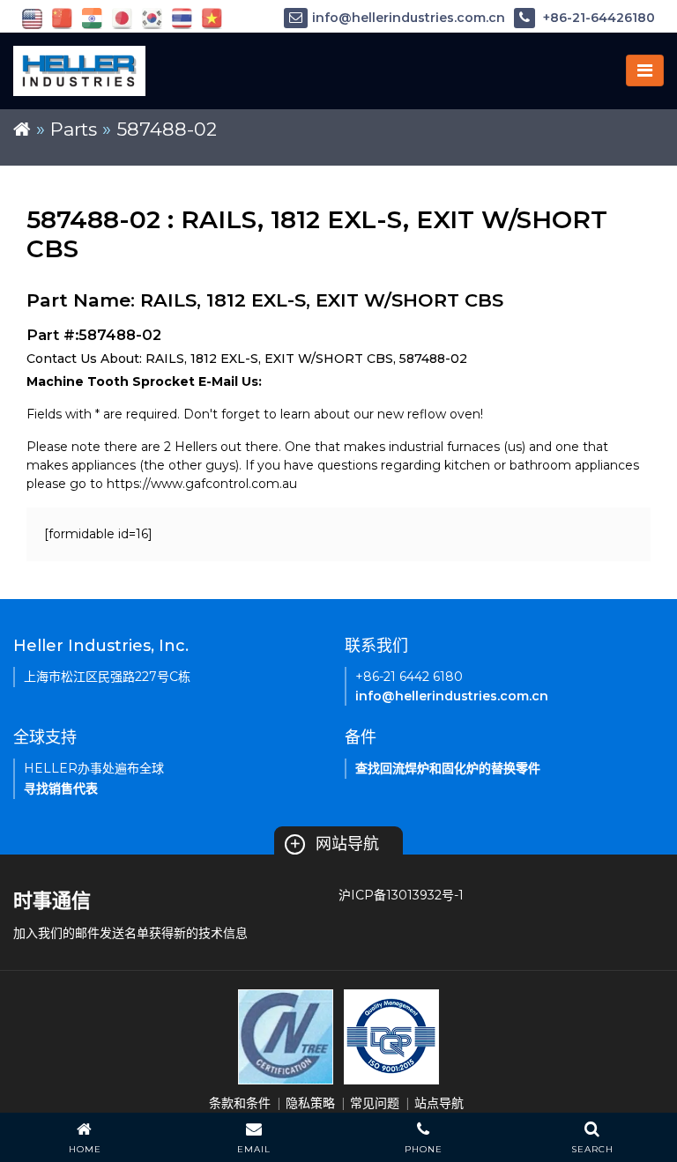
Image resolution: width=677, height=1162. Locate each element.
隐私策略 (310, 1103)
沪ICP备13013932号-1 (401, 895)
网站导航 (334, 844)
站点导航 (439, 1103)
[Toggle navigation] (645, 70)
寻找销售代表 (61, 788)
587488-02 (166, 129)
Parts (73, 129)
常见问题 (374, 1103)
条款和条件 (240, 1103)
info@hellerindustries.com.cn (408, 18)
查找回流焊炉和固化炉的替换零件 (447, 768)
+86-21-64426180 (597, 18)
